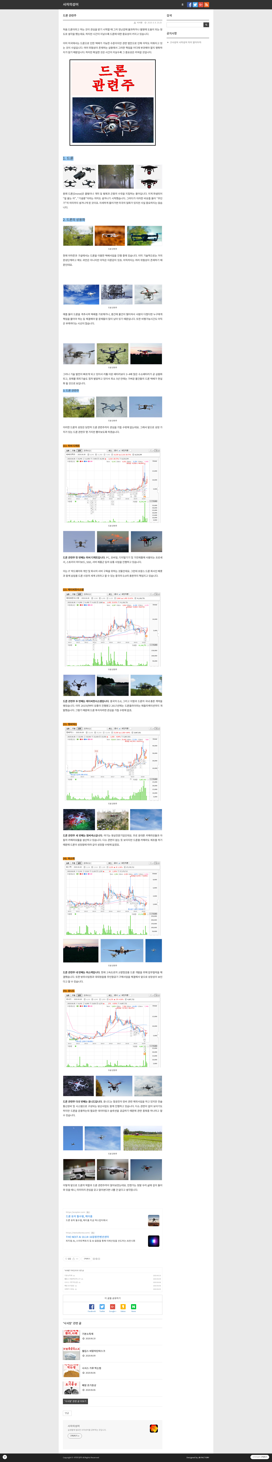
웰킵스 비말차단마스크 (72, 1279)
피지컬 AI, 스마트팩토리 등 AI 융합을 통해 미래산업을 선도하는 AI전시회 (100, 1241)
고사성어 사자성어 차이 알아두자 (185, 42)
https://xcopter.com (75, 1212)
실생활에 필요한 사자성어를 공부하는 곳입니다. (87, 1430)
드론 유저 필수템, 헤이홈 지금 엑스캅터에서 (87, 1220)
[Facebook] (189, 4)
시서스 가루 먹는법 (71, 1282)
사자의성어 (70, 5)
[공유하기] (73, 1259)
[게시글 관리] (77, 1259)
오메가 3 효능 (69, 1289)
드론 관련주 (69, 15)
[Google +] (200, 4)
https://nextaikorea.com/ (78, 1233)
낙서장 (140, 23)
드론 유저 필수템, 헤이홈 (79, 1216)
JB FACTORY (203, 1457)
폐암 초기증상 (69, 1286)
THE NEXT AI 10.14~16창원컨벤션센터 (87, 1237)
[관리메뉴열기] (5, 1457)
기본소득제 (68, 1276)
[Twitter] (195, 4)
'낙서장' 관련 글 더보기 (75, 1401)
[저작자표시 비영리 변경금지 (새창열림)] (96, 1259)
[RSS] (206, 4)
